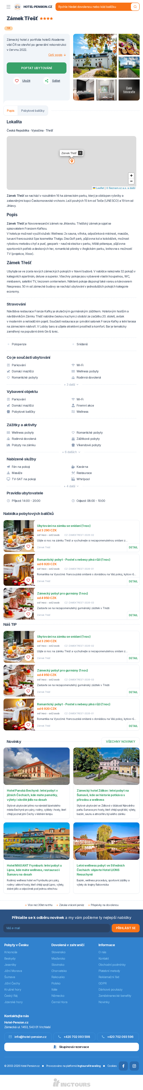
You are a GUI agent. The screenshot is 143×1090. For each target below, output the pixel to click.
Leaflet (99, 188)
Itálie (54, 989)
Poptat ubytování (36, 68)
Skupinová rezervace (74, 1047)
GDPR (102, 983)
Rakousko (58, 977)
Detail (133, 547)
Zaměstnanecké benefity (114, 996)
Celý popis (55, 55)
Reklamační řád (108, 977)
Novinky (104, 1002)
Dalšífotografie (129, 90)
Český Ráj (11, 996)
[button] (71, 160)
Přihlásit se (126, 928)
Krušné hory (12, 989)
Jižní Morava (13, 971)
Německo (57, 996)
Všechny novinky (120, 741)
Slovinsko (57, 965)
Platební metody (109, 971)
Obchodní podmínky (112, 965)
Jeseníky (10, 965)
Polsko (56, 983)
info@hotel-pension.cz (31, 1037)
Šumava (9, 977)
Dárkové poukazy (110, 989)
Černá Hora (59, 1002)
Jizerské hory (13, 1002)
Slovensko (58, 952)
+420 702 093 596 (120, 1037)
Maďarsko (58, 958)
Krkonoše (10, 952)
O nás (102, 952)
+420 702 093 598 (77, 1037)
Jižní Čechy (12, 983)
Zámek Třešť (43, 547)
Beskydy (10, 958)
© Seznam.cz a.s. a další (120, 188)
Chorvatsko (59, 971)
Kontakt (103, 958)
